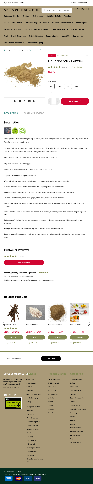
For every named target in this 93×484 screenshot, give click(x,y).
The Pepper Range (59, 29)
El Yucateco (52, 390)
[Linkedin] (29, 101)
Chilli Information (32, 425)
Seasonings (80, 22)
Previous (3, 323)
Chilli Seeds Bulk (53, 16)
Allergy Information (33, 407)
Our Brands (30, 455)
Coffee (28, 22)
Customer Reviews (34, 113)
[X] (25, 101)
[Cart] (87, 9)
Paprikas (67, 16)
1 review (65, 67)
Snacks (7, 29)
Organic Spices (40, 22)
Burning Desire (53, 394)
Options (13, 337)
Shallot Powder (32, 324)
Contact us (30, 414)
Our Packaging (32, 440)
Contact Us (78, 36)
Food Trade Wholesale (14, 42)
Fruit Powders (75, 324)
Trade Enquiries (32, 451)
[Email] (20, 101)
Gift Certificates (36, 36)
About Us (66, 36)
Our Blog (30, 437)
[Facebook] (15, 101)
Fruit (6, 36)
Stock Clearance (18, 36)
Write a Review (77, 67)
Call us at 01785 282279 (11, 388)
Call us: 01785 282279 (16, 3)
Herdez (50, 402)
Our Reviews (31, 433)
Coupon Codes (52, 36)
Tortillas (17, 29)
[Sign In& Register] (77, 9)
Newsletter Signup (35, 42)
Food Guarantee (32, 418)
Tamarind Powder (55, 324)
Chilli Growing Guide (33, 422)
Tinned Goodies (41, 29)
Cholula (50, 405)
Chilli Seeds (38, 16)
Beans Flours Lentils (13, 22)
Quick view (11, 343)
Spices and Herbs (11, 16)
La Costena (51, 398)
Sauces (27, 29)
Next (89, 323)
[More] (20, 16)
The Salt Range (77, 29)
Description (11, 113)
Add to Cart (75, 101)
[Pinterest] (34, 101)
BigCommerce (17, 474)
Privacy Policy (31, 444)
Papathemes (41, 474)
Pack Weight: (53, 81)
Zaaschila (51, 409)
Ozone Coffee (52, 387)
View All (50, 413)
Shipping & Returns (33, 448)
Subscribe (50, 358)
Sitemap (28, 402)
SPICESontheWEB (54, 383)
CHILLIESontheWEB (54, 379)
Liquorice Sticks (10, 324)
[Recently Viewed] (82, 9)
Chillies (26, 16)
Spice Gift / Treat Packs (61, 22)
